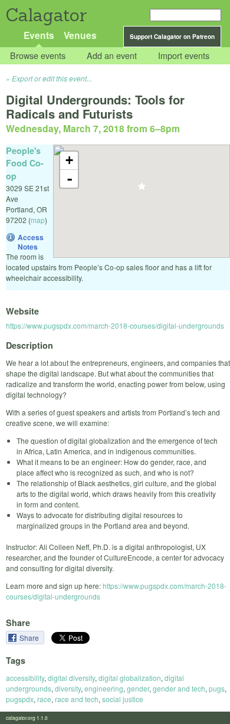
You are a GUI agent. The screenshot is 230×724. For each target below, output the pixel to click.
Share (30, 638)
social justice (122, 699)
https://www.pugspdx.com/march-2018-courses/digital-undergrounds (115, 325)
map (38, 220)
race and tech (76, 699)
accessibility (25, 678)
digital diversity (71, 678)
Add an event (112, 56)
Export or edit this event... (52, 78)
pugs (217, 688)
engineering (103, 688)
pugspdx (20, 699)
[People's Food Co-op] (142, 189)
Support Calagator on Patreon (172, 36)
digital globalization (129, 678)
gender (138, 688)
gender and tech (179, 688)
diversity (68, 688)
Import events (183, 56)
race (44, 699)
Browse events (37, 56)
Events (39, 35)
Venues (80, 35)
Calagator (46, 15)
